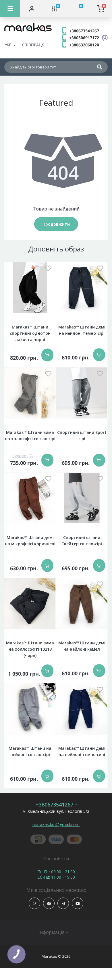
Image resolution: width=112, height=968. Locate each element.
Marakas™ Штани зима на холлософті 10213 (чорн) (30, 649)
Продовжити (56, 224)
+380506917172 (84, 37)
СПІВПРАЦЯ (33, 45)
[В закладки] (48, 269)
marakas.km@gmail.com (56, 824)
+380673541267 (84, 31)
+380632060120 (84, 45)
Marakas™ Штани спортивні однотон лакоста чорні (30, 333)
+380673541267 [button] (54, 804)
